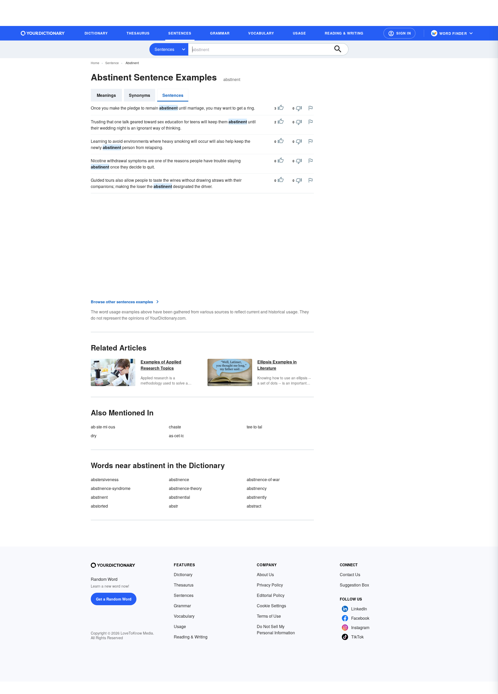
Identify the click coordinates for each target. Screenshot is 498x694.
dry (93, 436)
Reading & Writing (191, 637)
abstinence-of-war (263, 479)
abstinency (257, 488)
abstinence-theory (185, 488)
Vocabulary (184, 616)
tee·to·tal (254, 427)
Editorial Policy (271, 595)
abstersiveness (105, 479)
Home (95, 62)
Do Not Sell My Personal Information (276, 629)
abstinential (179, 497)
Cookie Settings (271, 606)
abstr (173, 506)
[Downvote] (299, 108)
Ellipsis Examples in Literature (277, 365)
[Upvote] (281, 108)
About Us (265, 574)
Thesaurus (183, 585)
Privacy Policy (270, 585)
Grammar (182, 606)
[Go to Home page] (43, 33)
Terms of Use (269, 616)
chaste (175, 427)
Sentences (164, 49)
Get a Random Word (114, 599)
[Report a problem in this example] (310, 108)
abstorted (99, 506)
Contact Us (350, 574)
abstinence (179, 479)
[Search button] (340, 49)
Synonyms (139, 95)
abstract (254, 506)
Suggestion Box (354, 585)
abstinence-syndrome (110, 488)
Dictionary (183, 574)
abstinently (257, 497)
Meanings (106, 95)
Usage (180, 626)
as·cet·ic (176, 436)
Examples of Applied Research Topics (161, 365)
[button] (399, 33)
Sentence (112, 62)
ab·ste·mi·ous (103, 427)
